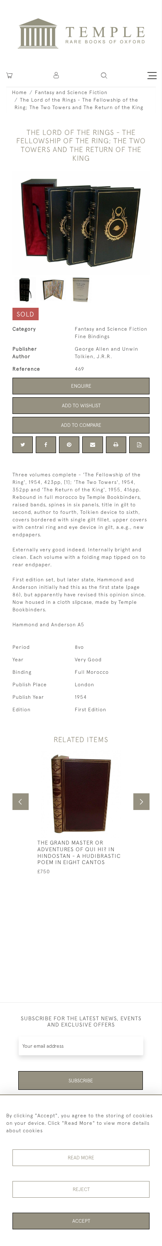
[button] (56, 75)
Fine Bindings (92, 336)
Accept (81, 1221)
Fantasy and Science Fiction (71, 92)
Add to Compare (81, 425)
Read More (81, 1158)
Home (19, 92)
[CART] (9, 75)
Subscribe (81, 1081)
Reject (81, 1189)
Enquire (81, 386)
